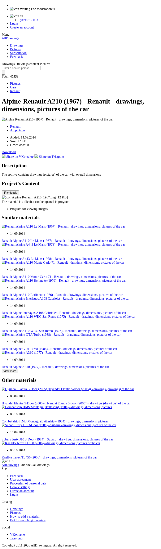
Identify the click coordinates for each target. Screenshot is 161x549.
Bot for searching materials (27, 520)
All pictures (17, 130)
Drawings (16, 45)
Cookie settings (20, 487)
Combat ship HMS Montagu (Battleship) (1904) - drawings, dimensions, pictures (55, 421)
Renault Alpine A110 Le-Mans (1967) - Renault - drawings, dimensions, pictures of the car (62, 240)
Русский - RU (28, 20)
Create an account (22, 27)
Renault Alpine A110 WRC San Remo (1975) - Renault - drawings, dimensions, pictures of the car (67, 331)
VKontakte (17, 534)
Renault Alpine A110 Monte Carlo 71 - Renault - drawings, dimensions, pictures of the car (61, 276)
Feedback (16, 56)
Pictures (15, 49)
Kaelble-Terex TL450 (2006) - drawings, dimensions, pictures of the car (49, 457)
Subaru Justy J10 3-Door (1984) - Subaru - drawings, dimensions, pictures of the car (57, 439)
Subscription (18, 53)
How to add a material (24, 516)
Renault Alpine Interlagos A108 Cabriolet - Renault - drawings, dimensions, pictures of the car (64, 313)
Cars (13, 87)
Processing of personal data (28, 483)
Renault (15, 91)
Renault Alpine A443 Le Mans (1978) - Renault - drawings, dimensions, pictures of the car (62, 258)
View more (9, 371)
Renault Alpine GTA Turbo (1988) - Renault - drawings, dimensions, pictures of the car (59, 349)
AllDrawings (10, 38)
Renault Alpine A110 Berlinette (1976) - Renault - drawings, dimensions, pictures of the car (62, 295)
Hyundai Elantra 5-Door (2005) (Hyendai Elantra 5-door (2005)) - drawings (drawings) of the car (66, 403)
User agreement (20, 479)
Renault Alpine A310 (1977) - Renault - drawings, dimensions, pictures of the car (55, 367)
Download (9, 152)
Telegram (16, 538)
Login (14, 23)
